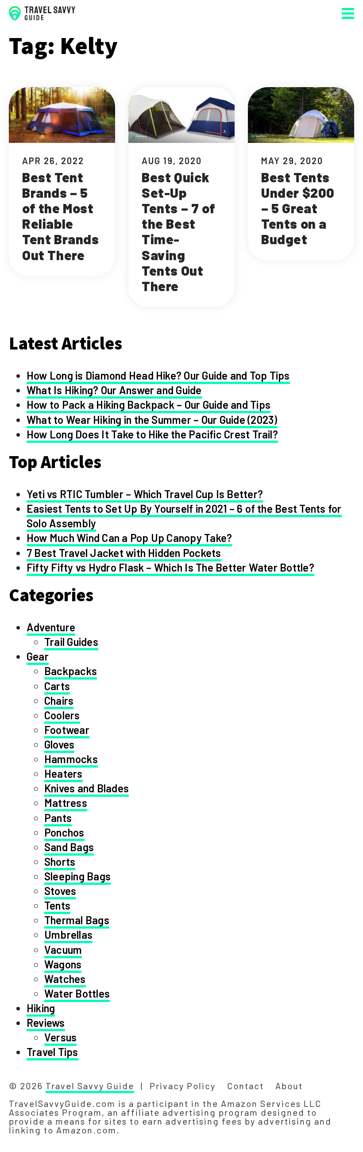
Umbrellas (68, 934)
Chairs (58, 700)
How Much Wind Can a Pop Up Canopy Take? (129, 537)
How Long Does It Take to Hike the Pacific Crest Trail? (152, 434)
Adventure (51, 627)
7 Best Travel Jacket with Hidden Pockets (124, 552)
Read (62, 181)
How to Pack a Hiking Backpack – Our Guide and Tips (148, 404)
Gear (38, 656)
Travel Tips (52, 1051)
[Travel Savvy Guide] (42, 13)
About (289, 1085)
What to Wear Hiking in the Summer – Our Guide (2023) (152, 419)
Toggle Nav (348, 13)
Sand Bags (69, 847)
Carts (57, 686)
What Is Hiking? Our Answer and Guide (114, 390)
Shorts (59, 861)
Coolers (62, 715)
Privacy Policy (183, 1085)
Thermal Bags (76, 920)
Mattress (65, 802)
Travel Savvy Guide (90, 1085)
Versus (60, 1037)
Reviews (46, 1022)
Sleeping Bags (77, 876)
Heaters (63, 773)
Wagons (62, 964)
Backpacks (70, 670)
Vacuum (63, 949)
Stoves (60, 890)
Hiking (41, 1008)
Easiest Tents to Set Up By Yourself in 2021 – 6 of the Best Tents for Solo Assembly (184, 516)
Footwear (66, 729)
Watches (65, 978)
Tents (57, 905)
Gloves (59, 744)
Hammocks (71, 759)
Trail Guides (71, 641)
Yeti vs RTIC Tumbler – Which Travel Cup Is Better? (145, 494)
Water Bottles (77, 993)
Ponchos (64, 832)
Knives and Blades (86, 788)
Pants (58, 817)
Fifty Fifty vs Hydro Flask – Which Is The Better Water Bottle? (170, 567)
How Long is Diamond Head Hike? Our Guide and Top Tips (158, 375)
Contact (245, 1085)
